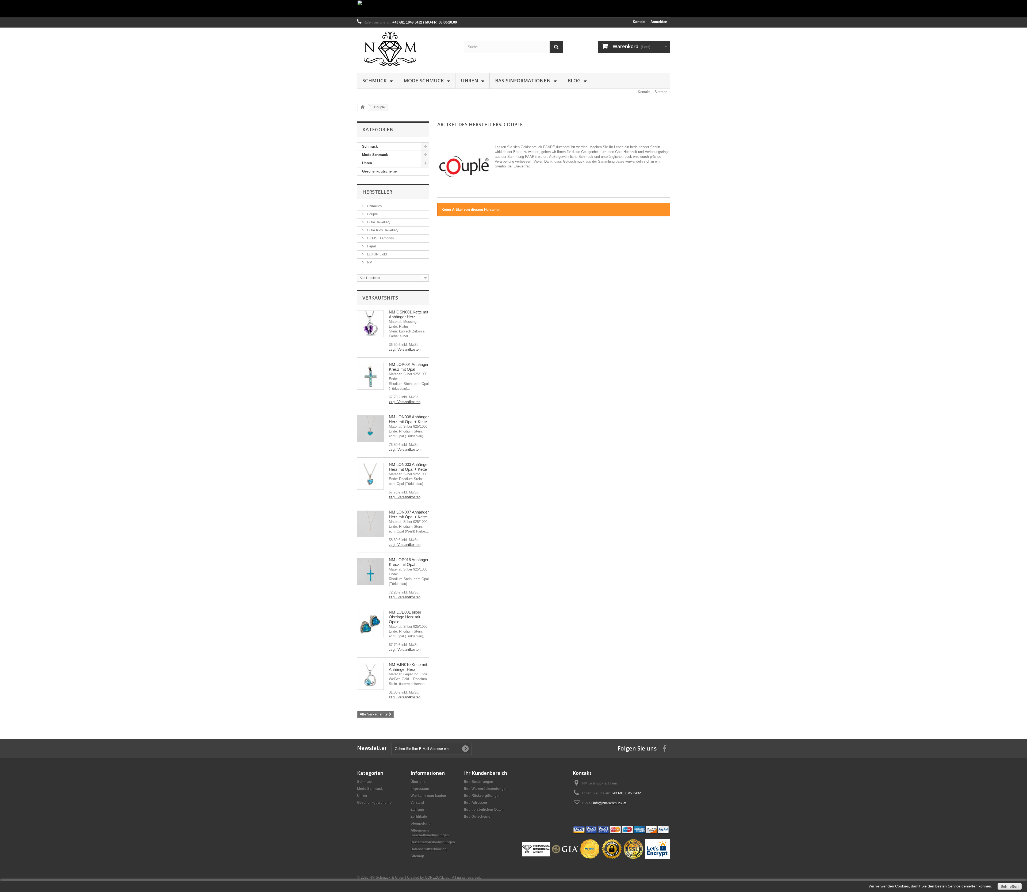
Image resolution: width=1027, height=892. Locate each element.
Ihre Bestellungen (478, 782)
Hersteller (377, 192)
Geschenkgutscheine (379, 171)
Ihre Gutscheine (477, 816)
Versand (417, 803)
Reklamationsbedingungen (433, 842)
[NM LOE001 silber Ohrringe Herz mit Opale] (370, 624)
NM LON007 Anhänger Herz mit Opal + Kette (409, 514)
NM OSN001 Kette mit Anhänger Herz (408, 314)
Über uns (418, 782)
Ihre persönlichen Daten (484, 809)
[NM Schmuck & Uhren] (406, 49)
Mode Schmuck (424, 80)
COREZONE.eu (437, 877)
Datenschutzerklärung (429, 849)
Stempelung (421, 823)
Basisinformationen (523, 80)
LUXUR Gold (376, 254)
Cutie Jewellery (378, 222)
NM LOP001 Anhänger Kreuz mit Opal (408, 367)
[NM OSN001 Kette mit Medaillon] (370, 324)
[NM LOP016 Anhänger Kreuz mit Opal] (370, 571)
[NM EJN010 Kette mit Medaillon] (370, 676)
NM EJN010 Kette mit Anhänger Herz (408, 667)
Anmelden (658, 22)
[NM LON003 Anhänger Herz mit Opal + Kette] (370, 476)
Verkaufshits (380, 297)
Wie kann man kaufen (428, 796)
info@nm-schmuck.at (609, 803)
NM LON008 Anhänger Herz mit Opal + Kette (409, 419)
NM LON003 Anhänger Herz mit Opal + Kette (409, 467)
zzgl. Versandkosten (404, 349)
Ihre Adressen (475, 803)
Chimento (374, 206)
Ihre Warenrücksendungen (486, 789)
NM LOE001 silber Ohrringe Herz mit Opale (405, 617)
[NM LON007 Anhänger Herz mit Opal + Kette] (370, 524)
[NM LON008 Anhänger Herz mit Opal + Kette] (370, 428)
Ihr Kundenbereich (485, 773)
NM (369, 262)
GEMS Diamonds (380, 238)
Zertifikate (419, 816)
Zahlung (417, 809)
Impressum (420, 789)
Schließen (1010, 886)
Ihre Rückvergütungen (482, 796)
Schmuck (374, 80)
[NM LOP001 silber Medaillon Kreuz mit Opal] (370, 376)
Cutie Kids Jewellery (382, 230)
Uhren (469, 80)
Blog (574, 80)
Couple (372, 214)
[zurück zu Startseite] (363, 107)
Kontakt (639, 22)
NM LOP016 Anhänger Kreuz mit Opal (408, 562)
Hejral (371, 246)
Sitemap (660, 92)
